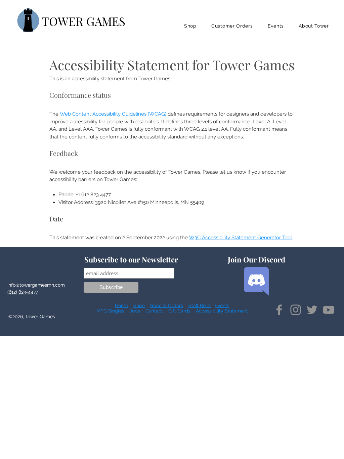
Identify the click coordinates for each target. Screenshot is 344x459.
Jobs (135, 311)
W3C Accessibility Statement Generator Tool (240, 238)
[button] (190, 26)
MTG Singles (110, 311)
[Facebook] (279, 310)
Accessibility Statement (222, 311)
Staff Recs (199, 305)
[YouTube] (328, 310)
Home (121, 305)
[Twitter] (312, 310)
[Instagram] (296, 310)
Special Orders (166, 305)
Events (222, 305)
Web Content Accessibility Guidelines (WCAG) (113, 114)
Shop (139, 305)
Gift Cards (179, 311)
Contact (154, 311)
